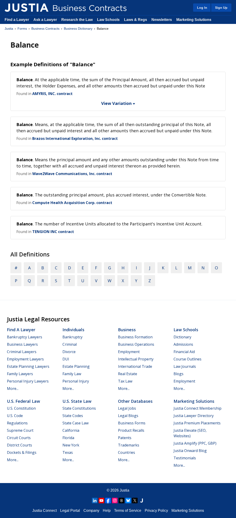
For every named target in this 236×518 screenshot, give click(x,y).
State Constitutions (79, 408)
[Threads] (121, 500)
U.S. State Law (76, 401)
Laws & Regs (135, 20)
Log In (202, 7)
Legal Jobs (127, 408)
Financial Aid (184, 351)
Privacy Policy (156, 510)
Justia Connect (44, 510)
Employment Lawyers (25, 359)
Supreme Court (20, 430)
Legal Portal (70, 510)
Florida (68, 437)
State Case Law (75, 423)
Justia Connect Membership (197, 408)
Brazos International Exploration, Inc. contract (75, 138)
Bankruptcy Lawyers (24, 337)
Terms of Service (127, 510)
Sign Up (221, 7)
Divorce (69, 351)
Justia (9, 28)
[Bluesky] (128, 500)
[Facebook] (108, 500)
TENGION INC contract (53, 231)
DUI (65, 359)
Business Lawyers (22, 344)
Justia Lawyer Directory (194, 415)
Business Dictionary (78, 28)
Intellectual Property (135, 359)
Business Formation (135, 337)
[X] (135, 500)
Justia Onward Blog (190, 450)
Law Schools (108, 20)
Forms (22, 28)
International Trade (135, 366)
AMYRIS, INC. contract (52, 93)
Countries (126, 452)
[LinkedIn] (94, 500)
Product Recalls (131, 430)
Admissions (183, 344)
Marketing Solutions (193, 20)
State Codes (72, 415)
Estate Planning (76, 366)
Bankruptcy (72, 337)
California (70, 430)
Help (107, 510)
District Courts (19, 445)
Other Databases (135, 401)
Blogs (178, 373)
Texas (67, 452)
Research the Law (77, 20)
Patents (124, 437)
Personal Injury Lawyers (28, 381)
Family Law (71, 373)
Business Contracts (45, 28)
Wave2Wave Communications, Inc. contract (72, 173)
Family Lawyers (20, 373)
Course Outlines (187, 359)
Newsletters (161, 20)
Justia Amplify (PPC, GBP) (195, 443)
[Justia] (26, 7)
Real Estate (127, 373)
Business (127, 329)
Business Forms (131, 423)
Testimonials (185, 457)
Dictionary (182, 337)
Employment (129, 351)
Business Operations (136, 344)
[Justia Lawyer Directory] (141, 500)
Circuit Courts (19, 437)
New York (70, 445)
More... (12, 388)
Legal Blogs (128, 415)
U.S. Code (15, 415)
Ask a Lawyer (45, 20)
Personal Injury (75, 381)
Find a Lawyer (17, 20)
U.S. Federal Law (23, 401)
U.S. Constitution (21, 408)
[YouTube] (101, 500)
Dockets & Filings (21, 452)
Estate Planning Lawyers (28, 366)
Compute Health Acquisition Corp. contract (72, 202)
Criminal (69, 344)
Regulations (17, 423)
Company (91, 510)
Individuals (73, 329)
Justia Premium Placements (197, 423)
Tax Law (125, 381)
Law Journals (185, 366)
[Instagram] (115, 500)
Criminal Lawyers (21, 351)
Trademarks (128, 445)
